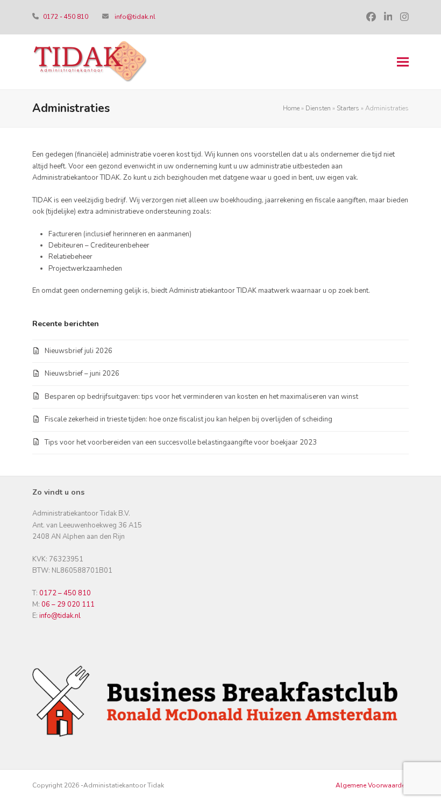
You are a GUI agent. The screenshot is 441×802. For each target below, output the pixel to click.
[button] (403, 62)
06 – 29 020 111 (68, 604)
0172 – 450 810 (65, 593)
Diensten (318, 108)
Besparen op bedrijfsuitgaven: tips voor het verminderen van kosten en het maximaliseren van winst (201, 397)
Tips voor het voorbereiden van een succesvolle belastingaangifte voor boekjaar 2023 (181, 442)
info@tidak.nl (135, 16)
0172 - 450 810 (66, 16)
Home (291, 108)
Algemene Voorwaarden (372, 785)
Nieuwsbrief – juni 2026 (82, 373)
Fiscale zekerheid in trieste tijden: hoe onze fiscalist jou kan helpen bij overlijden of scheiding (188, 419)
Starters (348, 108)
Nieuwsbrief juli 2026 (78, 351)
